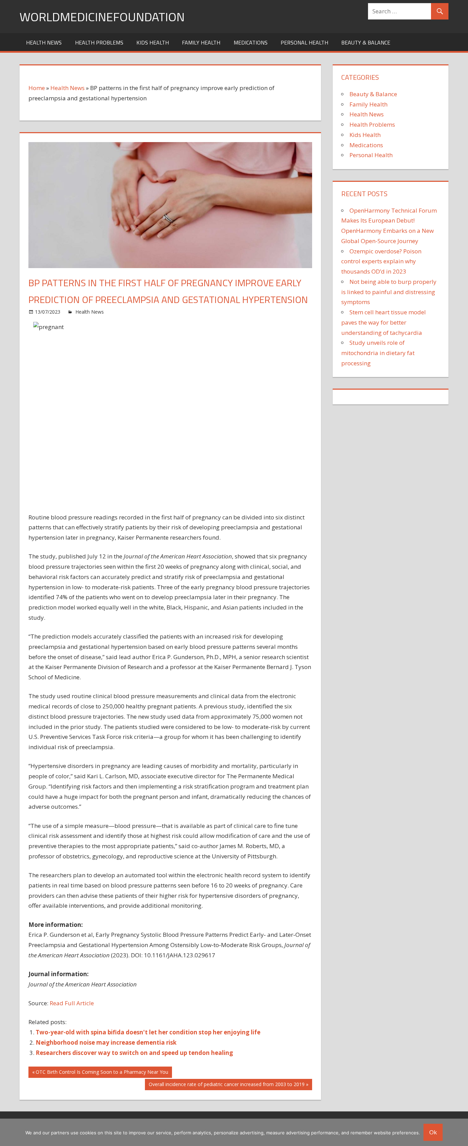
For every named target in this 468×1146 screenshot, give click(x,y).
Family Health (201, 42)
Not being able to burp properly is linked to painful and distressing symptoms (388, 292)
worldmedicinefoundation (102, 16)
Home (36, 88)
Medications (251, 42)
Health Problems (99, 42)
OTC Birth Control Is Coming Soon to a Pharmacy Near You (101, 1073)
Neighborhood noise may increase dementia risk (106, 1042)
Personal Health (304, 42)
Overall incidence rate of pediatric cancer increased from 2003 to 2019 (226, 1085)
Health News (44, 42)
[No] (459, 1132)
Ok (433, 1132)
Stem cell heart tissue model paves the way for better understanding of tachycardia (383, 322)
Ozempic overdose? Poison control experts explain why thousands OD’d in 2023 (381, 261)
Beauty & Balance (365, 42)
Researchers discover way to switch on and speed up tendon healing (134, 1053)
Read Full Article (72, 1003)
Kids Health (152, 42)
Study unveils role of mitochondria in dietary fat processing (378, 353)
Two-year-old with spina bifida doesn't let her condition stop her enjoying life (148, 1032)
